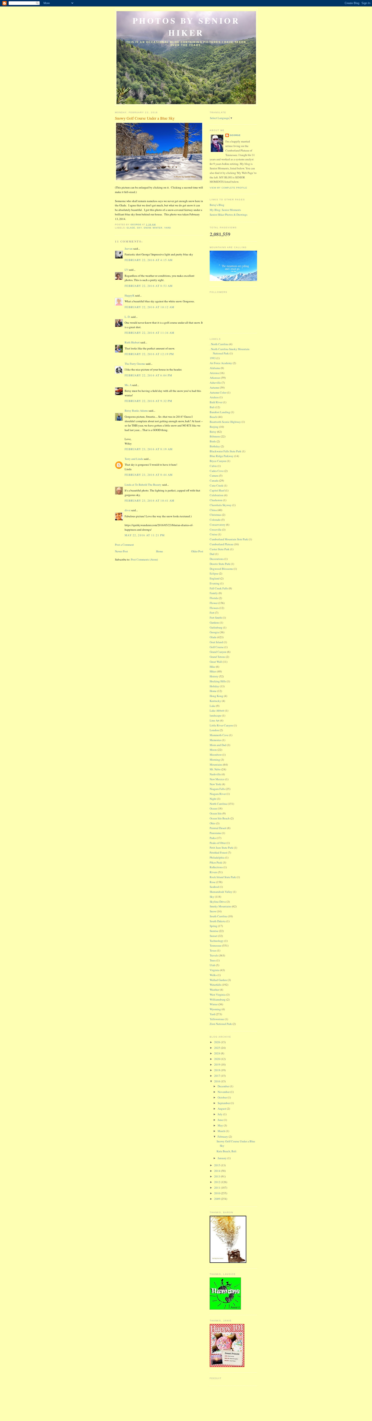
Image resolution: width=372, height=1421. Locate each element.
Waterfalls (215, 985)
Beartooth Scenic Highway (225, 422)
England (215, 578)
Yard (167, 228)
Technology (217, 941)
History (214, 676)
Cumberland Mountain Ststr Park (229, 539)
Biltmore (215, 436)
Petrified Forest (218, 852)
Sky (139, 228)
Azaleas (214, 397)
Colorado (215, 520)
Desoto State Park (220, 564)
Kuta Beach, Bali (226, 1151)
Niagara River (218, 794)
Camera (214, 475)
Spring (213, 926)
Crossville (216, 529)
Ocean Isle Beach (220, 818)
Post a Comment (124, 545)
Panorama (215, 833)
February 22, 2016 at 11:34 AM (150, 333)
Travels (214, 955)
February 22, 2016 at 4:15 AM (149, 260)
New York (215, 784)
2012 (217, 1182)
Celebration (216, 495)
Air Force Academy (221, 363)
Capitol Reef (217, 490)
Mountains (216, 764)
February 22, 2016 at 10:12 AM (150, 307)
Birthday (215, 446)
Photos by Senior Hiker (186, 26)
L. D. (128, 317)
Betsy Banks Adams (136, 410)
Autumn (214, 387)
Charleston (216, 500)
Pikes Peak (216, 862)
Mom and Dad (218, 745)
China (213, 510)
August (222, 1109)
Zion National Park (221, 1024)
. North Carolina (219, 344)
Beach (213, 417)
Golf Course (217, 647)
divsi (127, 510)
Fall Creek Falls (219, 588)
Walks (213, 975)
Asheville (215, 383)
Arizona (214, 373)
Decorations (217, 559)
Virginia (214, 970)
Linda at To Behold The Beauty (143, 485)
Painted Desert (218, 828)
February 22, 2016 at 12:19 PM (149, 354)
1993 (213, 358)
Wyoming (215, 1009)
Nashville (215, 774)
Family (214, 593)
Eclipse (214, 573)
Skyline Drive (218, 902)
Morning (215, 759)
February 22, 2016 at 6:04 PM (148, 375)
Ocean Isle (216, 813)
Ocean (213, 808)
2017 (217, 1076)
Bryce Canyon (218, 461)
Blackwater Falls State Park (225, 451)
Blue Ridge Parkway (222, 456)
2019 (217, 1064)
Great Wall (216, 662)
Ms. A (128, 385)
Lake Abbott (217, 710)
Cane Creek (216, 485)
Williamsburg (218, 999)
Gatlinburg (216, 627)
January (222, 1158)
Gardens (214, 622)
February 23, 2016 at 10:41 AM (150, 500)
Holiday (214, 686)
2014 (217, 1171)
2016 (217, 1081)
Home (159, 551)
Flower (214, 603)
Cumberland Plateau (221, 544)
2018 (217, 1070)
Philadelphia (217, 857)
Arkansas (215, 378)
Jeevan (129, 248)
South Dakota (218, 921)
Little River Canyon (221, 725)
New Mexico (217, 779)
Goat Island (216, 642)
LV (126, 270)
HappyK (129, 295)
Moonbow (216, 755)
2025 (217, 1048)
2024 (217, 1053)
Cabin (213, 466)
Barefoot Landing (220, 412)
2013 (217, 1176)
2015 (217, 1165)
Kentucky (215, 701)
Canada (214, 480)
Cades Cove (217, 471)
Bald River (216, 402)
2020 (217, 1059)
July (220, 1114)
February (223, 1136)
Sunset (213, 936)
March (222, 1131)
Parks (213, 838)
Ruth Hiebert (132, 342)
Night (213, 799)
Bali (212, 407)
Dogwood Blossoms (221, 569)
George (235, 135)
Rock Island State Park (223, 877)
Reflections (216, 867)
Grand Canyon (218, 652)
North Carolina (218, 804)
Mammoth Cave (219, 735)
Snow (147, 228)
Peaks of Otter (218, 843)
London (214, 730)
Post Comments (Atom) (144, 559)
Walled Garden (218, 980)
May (221, 1125)
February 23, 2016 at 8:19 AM (149, 449)
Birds (213, 441)
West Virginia (218, 994)
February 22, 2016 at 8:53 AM (149, 286)
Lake (212, 706)
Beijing (214, 427)
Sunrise (214, 931)
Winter (157, 228)
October (223, 1097)
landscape (215, 715)
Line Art (214, 720)
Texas (213, 950)
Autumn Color (218, 392)
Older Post (197, 551)
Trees (213, 960)
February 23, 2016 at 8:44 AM (149, 475)
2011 (217, 1187)
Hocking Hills (218, 681)
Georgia (214, 632)
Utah (212, 965)
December (224, 1086)
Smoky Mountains (220, 906)
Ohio (212, 823)
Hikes (213, 671)
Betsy (213, 432)
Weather (214, 990)
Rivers (213, 872)
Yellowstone (217, 1019)
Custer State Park (219, 549)
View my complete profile (228, 188)
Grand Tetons (217, 657)
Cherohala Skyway (221, 505)
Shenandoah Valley (221, 892)
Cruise (213, 534)
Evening (215, 583)
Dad (212, 554)
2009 (217, 1199)
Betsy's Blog (217, 205)
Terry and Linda (134, 459)
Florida (214, 598)
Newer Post (121, 551)
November (224, 1092)
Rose (212, 882)
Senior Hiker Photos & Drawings (228, 214)
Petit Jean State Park (221, 848)
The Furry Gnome (135, 364)
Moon (213, 750)
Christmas (215, 515)
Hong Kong (216, 696)
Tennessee (216, 945)
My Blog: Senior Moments (225, 210)
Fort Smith (216, 617)
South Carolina (218, 916)
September (224, 1103)
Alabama (215, 368)
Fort (212, 613)
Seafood (214, 887)
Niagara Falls (217, 789)
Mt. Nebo (215, 769)
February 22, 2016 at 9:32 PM (148, 401)
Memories (215, 740)
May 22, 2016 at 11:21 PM (145, 535)
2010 (217, 1193)
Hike (212, 667)
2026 (217, 1042)
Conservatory (217, 525)
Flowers (214, 608)
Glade (131, 228)
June (221, 1120)
